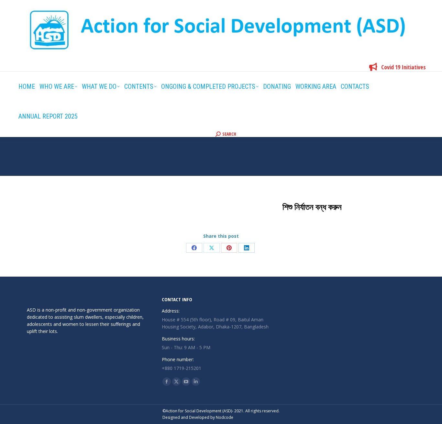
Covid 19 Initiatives (403, 67)
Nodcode (224, 417)
